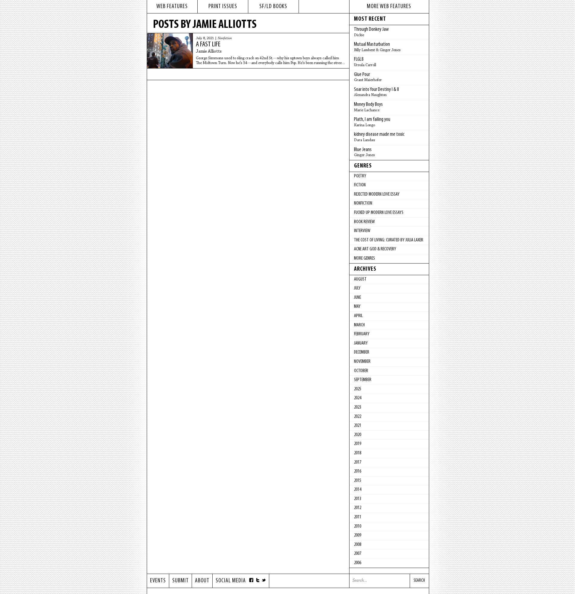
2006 (357, 563)
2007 (357, 553)
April (358, 315)
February (362, 334)
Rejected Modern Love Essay (377, 194)
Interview (362, 231)
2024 (357, 398)
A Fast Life (208, 44)
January (361, 343)
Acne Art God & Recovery (375, 249)
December (361, 352)
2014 (357, 489)
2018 (357, 453)
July (357, 288)
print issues (222, 7)
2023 (357, 407)
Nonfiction (225, 38)
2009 (357, 535)
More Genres (364, 258)
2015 (357, 480)
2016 (357, 471)
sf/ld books (273, 7)
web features (172, 7)
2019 (357, 443)
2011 (357, 517)
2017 (357, 462)
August (360, 279)
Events (158, 581)
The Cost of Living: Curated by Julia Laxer (388, 240)
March (359, 325)
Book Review (364, 222)
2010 (357, 526)
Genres (363, 166)
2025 (357, 389)
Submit (180, 581)
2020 (357, 434)
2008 (357, 544)
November (362, 361)
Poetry (360, 176)
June (357, 297)
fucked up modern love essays (378, 212)
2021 (357, 425)
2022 (357, 416)
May (357, 306)
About (202, 581)
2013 (357, 498)
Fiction (360, 185)
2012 (357, 507)
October (361, 370)
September (362, 379)
